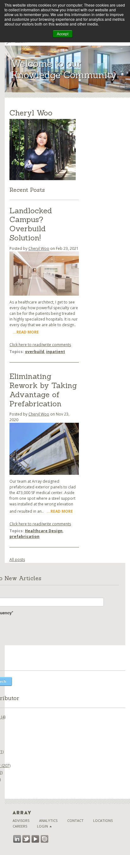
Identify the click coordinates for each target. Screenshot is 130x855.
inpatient (55, 351)
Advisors (21, 820)
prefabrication (24, 536)
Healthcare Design (43, 531)
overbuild (34, 351)
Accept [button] (62, 33)
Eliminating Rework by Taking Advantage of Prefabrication (43, 389)
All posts (17, 559)
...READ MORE (26, 332)
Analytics (48, 820)
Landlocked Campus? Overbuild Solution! (30, 224)
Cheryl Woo (38, 248)
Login (42, 826)
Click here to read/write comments (40, 344)
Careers (20, 826)
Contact (75, 820)
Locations (103, 820)
